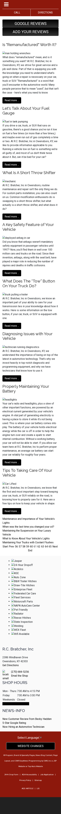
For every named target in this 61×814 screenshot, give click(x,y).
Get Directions (10, 665)
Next (55, 546)
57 (20, 546)
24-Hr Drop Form (11, 774)
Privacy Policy (25, 780)
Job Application (47, 774)
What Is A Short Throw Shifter (28, 172)
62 (38, 546)
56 (16, 546)
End (30, 550)
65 (50, 546)
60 (31, 546)
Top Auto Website (35, 766)
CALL (16, 12)
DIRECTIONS (45, 12)
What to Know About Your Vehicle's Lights (26, 538)
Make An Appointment (15, 703)
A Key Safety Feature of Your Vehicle (28, 227)
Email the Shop (19, 675)
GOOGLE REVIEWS (31, 23)
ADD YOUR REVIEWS (30, 31)
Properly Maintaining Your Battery (25, 388)
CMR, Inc (47, 761)
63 (42, 546)
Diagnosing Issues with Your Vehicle (27, 336)
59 (27, 546)
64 (46, 546)
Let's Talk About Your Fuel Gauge (25, 110)
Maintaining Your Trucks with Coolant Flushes (28, 542)
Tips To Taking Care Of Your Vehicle (27, 472)
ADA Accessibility (29, 774)
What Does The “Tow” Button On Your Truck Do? (28, 283)
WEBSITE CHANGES (31, 746)
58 (23, 546)
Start (5, 546)
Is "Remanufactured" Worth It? (29, 44)
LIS (38, 788)
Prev (11, 546)
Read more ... (12, 100)
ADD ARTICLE (27, 788)
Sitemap (38, 780)
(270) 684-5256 (20, 671)
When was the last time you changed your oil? (28, 526)
